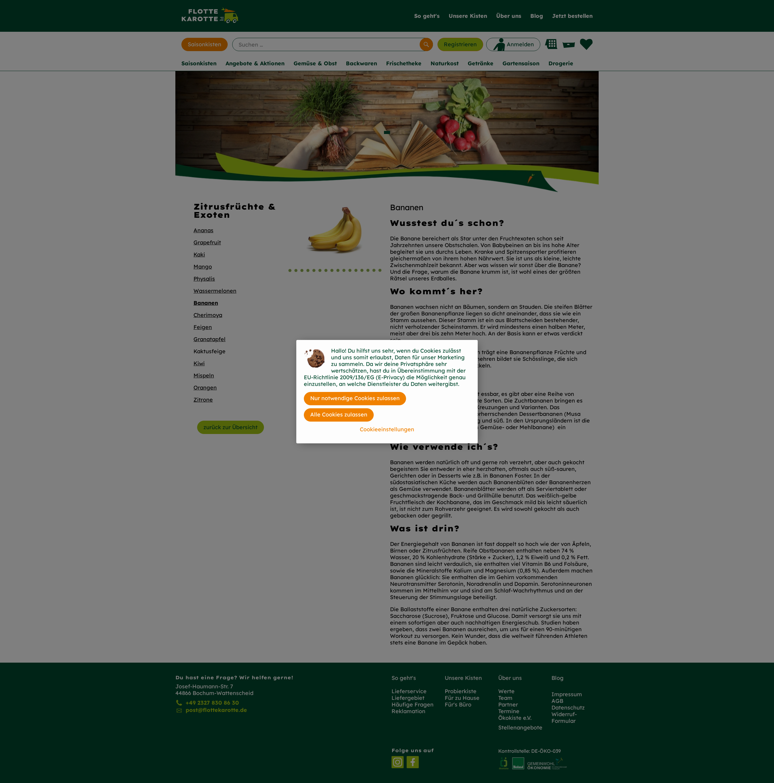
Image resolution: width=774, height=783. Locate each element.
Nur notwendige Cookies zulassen (355, 398)
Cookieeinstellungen (387, 429)
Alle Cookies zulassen (338, 414)
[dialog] (387, 391)
